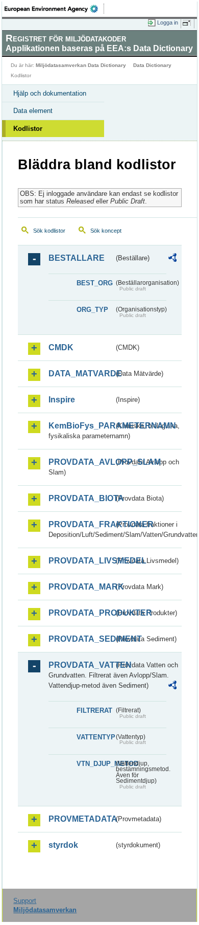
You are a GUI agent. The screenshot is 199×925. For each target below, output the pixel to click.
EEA (54, 9)
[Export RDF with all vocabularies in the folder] (172, 259)
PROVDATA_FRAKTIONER (81, 524)
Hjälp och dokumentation (49, 93)
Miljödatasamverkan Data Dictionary (81, 65)
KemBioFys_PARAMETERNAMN (81, 425)
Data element (33, 111)
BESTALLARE (76, 258)
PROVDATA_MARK (81, 586)
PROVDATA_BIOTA (81, 498)
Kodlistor (27, 128)
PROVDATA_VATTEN (81, 665)
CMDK (60, 347)
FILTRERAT (94, 710)
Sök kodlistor (49, 231)
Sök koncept (105, 231)
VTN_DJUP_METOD (95, 764)
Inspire (61, 399)
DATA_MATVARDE (81, 373)
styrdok (63, 845)
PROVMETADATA (81, 819)
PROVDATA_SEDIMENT (81, 639)
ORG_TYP (92, 309)
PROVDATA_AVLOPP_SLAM (81, 462)
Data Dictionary (152, 65)
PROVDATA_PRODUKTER (81, 612)
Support (24, 901)
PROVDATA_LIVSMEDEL (81, 560)
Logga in (167, 22)
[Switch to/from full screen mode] (188, 23)
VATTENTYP (95, 737)
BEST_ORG (95, 283)
